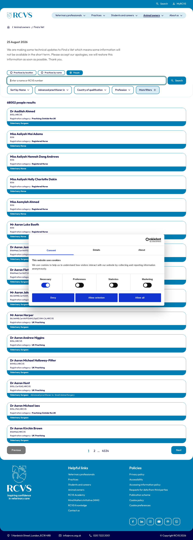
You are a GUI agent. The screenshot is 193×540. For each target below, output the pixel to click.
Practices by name (53, 72)
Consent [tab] (51, 250)
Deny (53, 297)
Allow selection (96, 297)
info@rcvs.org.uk (72, 535)
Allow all (139, 297)
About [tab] (141, 249)
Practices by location (23, 72)
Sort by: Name (18, 89)
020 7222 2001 (101, 535)
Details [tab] (96, 249)
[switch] (79, 285)
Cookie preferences (139, 505)
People (76, 72)
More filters (145, 89)
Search (179, 80)
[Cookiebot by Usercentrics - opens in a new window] (148, 240)
